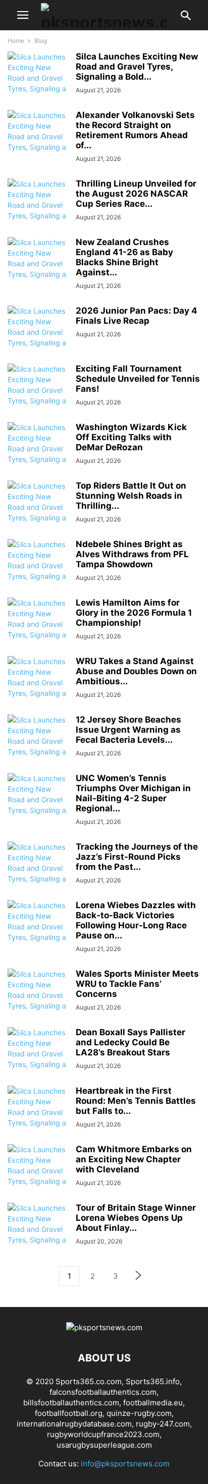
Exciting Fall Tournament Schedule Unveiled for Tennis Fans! (138, 379)
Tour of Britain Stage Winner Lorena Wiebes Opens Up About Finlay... (136, 1218)
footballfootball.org (68, 1413)
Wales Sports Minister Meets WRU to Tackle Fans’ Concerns (137, 984)
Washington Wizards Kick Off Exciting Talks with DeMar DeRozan (131, 437)
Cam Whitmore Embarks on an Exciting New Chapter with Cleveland (134, 1159)
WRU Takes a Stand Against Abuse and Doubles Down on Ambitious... (136, 671)
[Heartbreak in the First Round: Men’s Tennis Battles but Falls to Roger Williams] (38, 1117)
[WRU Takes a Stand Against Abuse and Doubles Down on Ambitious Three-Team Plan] (38, 688)
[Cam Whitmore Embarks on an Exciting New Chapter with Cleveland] (38, 1176)
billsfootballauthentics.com (71, 1402)
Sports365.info (153, 1381)
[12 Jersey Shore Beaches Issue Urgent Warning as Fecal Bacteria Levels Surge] (38, 746)
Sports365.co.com (89, 1381)
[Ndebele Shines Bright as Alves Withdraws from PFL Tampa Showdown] (38, 571)
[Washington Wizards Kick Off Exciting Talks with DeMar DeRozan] (38, 454)
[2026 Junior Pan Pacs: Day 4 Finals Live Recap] (38, 337)
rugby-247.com (163, 1424)
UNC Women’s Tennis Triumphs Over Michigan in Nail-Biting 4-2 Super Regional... (133, 793)
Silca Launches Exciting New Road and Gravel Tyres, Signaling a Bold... (137, 66)
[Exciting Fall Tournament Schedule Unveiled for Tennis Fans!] (38, 395)
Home (16, 40)
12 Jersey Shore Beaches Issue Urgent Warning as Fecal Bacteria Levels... (128, 730)
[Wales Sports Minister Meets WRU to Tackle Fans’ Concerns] (38, 1000)
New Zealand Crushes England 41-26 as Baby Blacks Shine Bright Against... (124, 257)
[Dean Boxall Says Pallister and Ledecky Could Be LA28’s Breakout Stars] (38, 1059)
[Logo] (104, 1327)
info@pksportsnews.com (125, 1463)
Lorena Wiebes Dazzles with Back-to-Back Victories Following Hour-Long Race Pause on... (136, 920)
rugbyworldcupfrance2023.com (103, 1434)
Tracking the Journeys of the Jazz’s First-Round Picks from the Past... (137, 857)
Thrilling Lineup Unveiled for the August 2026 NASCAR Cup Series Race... (136, 194)
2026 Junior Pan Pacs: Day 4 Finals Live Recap (136, 316)
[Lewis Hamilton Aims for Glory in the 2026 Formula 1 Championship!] (38, 629)
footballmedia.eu (153, 1402)
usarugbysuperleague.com (104, 1445)
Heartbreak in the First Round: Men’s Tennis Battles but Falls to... (136, 1101)
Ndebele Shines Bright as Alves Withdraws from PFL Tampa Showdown (132, 554)
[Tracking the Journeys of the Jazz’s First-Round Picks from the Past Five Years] (38, 873)
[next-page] (139, 1276)
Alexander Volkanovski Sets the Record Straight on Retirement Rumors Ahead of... (135, 130)
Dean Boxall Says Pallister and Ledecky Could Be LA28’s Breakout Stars (130, 1042)
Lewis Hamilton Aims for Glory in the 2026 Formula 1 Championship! (134, 613)
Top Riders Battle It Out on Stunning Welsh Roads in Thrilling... (131, 496)
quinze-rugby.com (139, 1413)
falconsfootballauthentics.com (103, 1392)
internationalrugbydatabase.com (74, 1424)
